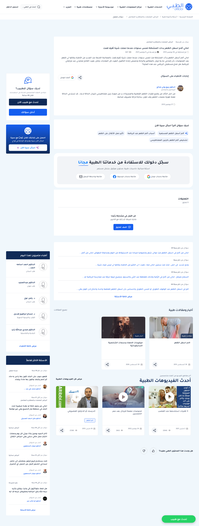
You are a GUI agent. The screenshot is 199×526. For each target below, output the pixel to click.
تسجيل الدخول (12, 7)
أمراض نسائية (14, 427)
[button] (153, 7)
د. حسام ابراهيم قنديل (24, 313)
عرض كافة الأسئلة (123, 296)
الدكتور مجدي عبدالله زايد (23, 329)
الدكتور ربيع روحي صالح (166, 87)
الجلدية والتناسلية (28, 333)
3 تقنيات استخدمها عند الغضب (173, 411)
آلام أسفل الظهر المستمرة (171, 133)
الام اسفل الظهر (182, 342)
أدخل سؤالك (28, 112)
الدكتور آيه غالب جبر (34, 501)
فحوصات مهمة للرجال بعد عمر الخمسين (127, 412)
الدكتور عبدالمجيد (26, 282)
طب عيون (31, 286)
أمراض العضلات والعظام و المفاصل (33, 400)
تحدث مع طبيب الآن (27, 102)
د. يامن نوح (29, 298)
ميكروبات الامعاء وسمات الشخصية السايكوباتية (125, 344)
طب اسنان (30, 271)
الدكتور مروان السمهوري (32, 446)
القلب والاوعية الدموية (26, 317)
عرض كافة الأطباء (28, 346)
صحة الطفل (13, 370)
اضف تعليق (121, 227)
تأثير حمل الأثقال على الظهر (111, 133)
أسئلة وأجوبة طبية (169, 16)
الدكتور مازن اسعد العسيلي (31, 418)
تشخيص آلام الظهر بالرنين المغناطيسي (168, 140)
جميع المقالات (60, 310)
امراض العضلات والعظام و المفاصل (143, 16)
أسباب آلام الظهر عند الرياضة (141, 133)
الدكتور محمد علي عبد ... (32, 389)
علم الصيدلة (13, 483)
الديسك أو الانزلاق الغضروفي (81, 411)
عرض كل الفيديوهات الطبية (69, 379)
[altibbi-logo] (180, 7)
